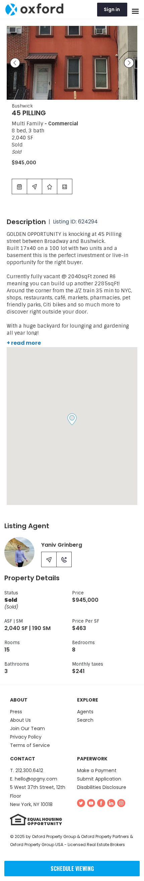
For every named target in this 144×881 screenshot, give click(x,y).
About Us (20, 720)
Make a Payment (97, 770)
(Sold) (11, 607)
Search (85, 720)
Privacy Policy (26, 736)
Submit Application (99, 778)
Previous (15, 63)
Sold (16, 152)
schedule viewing (72, 869)
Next (129, 63)
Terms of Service (30, 745)
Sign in (112, 9)
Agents (85, 711)
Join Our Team (27, 728)
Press (16, 711)
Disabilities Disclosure (101, 787)
